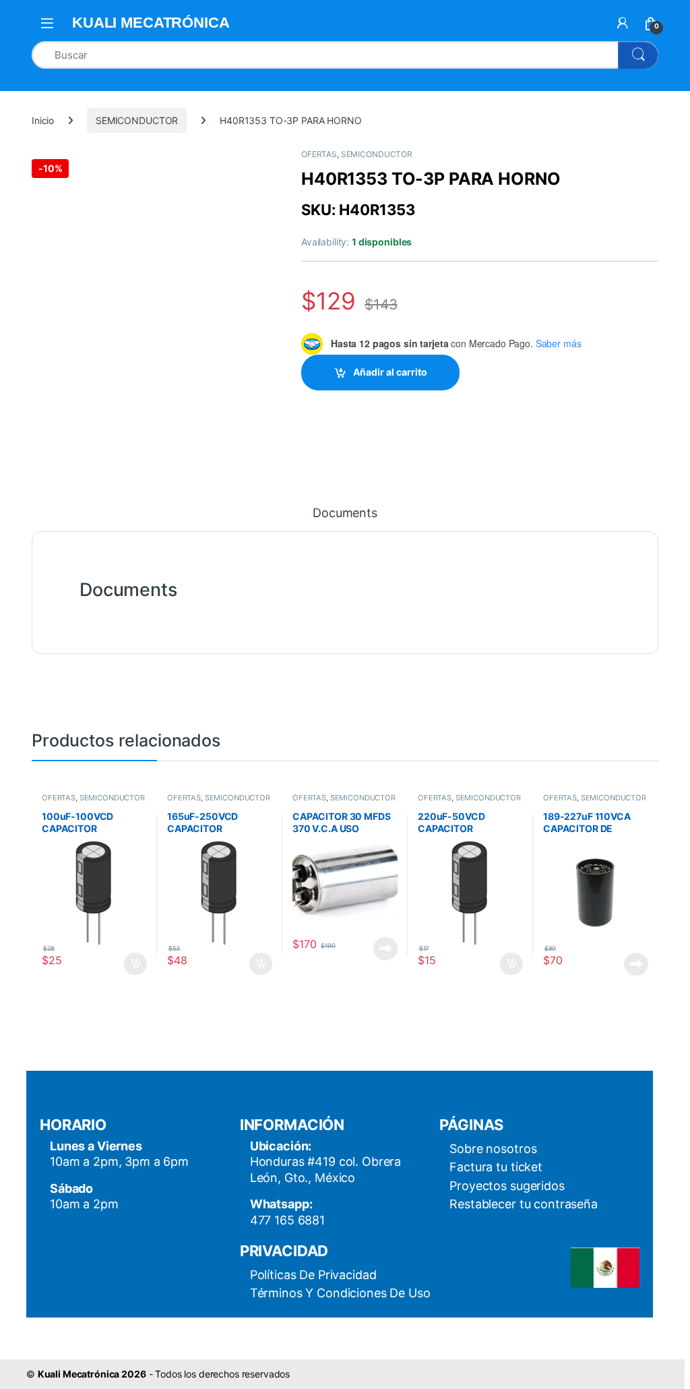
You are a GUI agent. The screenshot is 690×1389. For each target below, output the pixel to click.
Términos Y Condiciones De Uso (340, 1293)
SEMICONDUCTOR (137, 120)
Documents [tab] (345, 513)
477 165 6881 (287, 1220)
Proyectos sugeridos (506, 1186)
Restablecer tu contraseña (523, 1204)
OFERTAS (319, 154)
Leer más (385, 948)
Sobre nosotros (492, 1149)
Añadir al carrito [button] (133, 964)
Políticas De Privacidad (313, 1275)
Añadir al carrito (390, 372)
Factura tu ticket (495, 1167)
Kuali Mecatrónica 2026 (92, 1374)
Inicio (43, 120)
